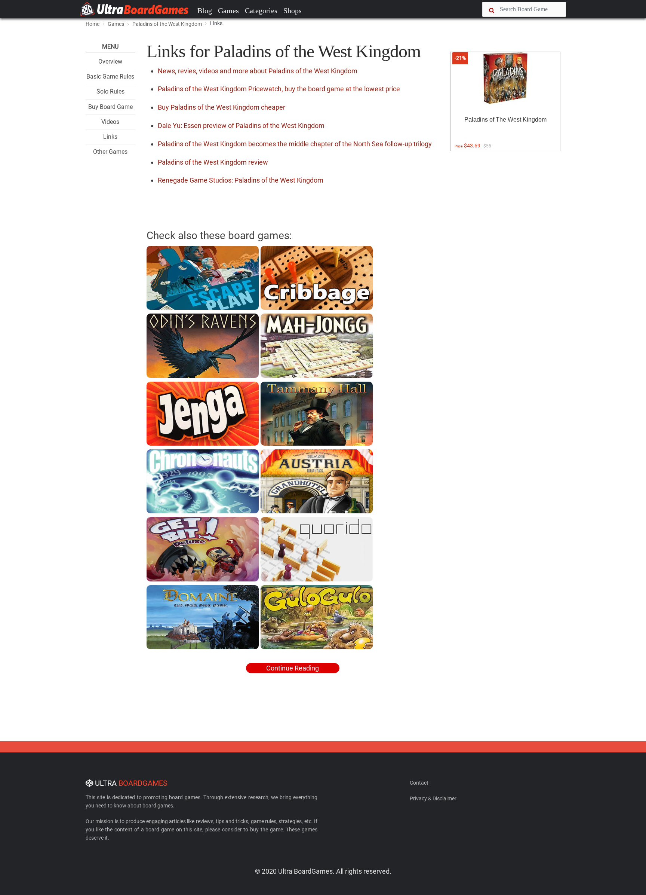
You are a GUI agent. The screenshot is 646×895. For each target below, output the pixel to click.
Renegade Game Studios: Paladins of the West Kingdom (240, 180)
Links (110, 136)
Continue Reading (292, 668)
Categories (261, 10)
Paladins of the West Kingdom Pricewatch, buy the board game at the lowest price (279, 89)
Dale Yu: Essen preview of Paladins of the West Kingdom (241, 125)
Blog (204, 10)
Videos (110, 121)
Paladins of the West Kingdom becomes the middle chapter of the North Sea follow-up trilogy (295, 144)
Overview (110, 61)
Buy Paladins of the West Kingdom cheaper (221, 107)
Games (228, 10)
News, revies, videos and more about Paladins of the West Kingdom (257, 71)
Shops (292, 10)
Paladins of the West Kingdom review (213, 162)
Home (92, 24)
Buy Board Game (110, 106)
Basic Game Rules (110, 76)
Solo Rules (110, 91)
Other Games (110, 151)
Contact (419, 783)
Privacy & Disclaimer (433, 798)
